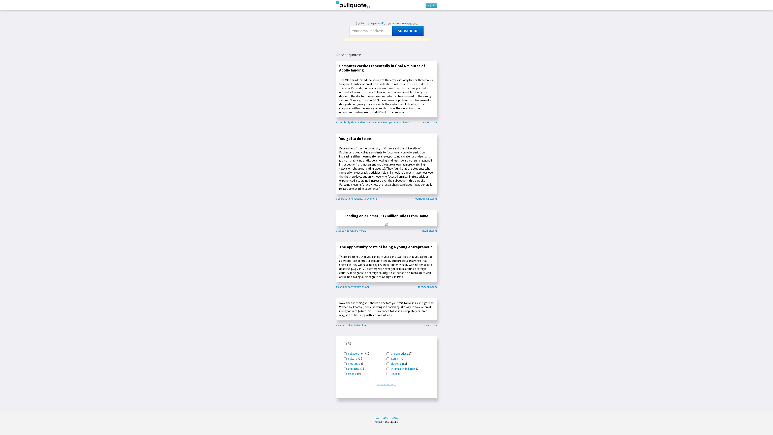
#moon (398, 122)
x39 (358, 353)
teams (352, 374)
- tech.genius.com (427, 287)
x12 (355, 358)
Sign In (431, 5)
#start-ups (341, 287)
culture (352, 358)
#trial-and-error (359, 122)
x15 (356, 369)
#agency (358, 198)
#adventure (375, 122)
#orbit (362, 230)
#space (340, 230)
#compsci (388, 122)
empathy (353, 369)
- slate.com (430, 325)
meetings (354, 364)
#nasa (406, 122)
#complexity (343, 122)
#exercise (341, 198)
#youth (366, 287)
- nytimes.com (429, 230)
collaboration (356, 353)
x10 (354, 374)
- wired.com (430, 122)
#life (350, 198)
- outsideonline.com (425, 198)
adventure (399, 23)
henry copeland (372, 23)
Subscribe (408, 30)
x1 (355, 364)
